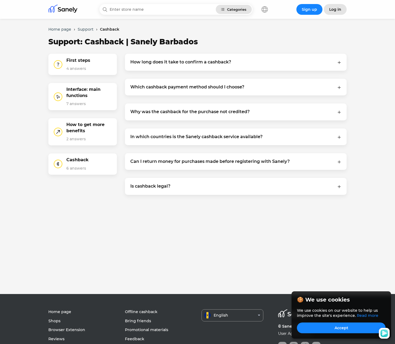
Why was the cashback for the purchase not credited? (190, 111)
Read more (367, 315)
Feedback (134, 338)
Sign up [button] (309, 9)
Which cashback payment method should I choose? (187, 86)
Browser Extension (66, 329)
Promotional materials (146, 329)
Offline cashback (141, 311)
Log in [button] (335, 9)
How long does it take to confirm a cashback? (180, 61)
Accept (341, 327)
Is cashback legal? (150, 186)
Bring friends (138, 320)
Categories (236, 9)
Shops (54, 320)
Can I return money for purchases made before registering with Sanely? (210, 161)
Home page (59, 311)
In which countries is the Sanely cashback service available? (196, 136)
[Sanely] (62, 10)
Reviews (56, 338)
